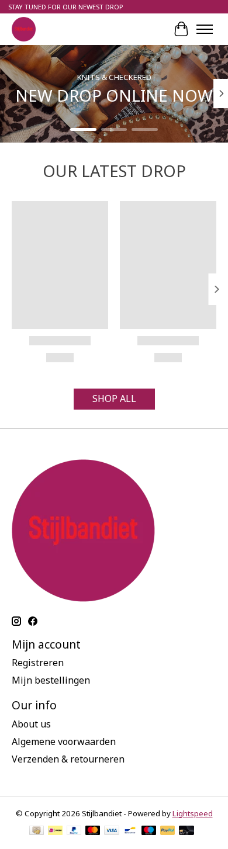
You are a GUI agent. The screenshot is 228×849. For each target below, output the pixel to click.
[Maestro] (149, 831)
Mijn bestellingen (51, 680)
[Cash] (36, 831)
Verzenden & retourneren (68, 759)
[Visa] (111, 831)
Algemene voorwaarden (64, 741)
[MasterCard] (93, 831)
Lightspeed (192, 813)
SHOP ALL (114, 398)
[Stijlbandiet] (24, 29)
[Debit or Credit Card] (186, 831)
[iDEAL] (55, 831)
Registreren (38, 662)
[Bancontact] (130, 831)
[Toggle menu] (204, 29)
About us (31, 724)
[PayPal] (74, 831)
